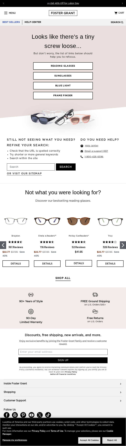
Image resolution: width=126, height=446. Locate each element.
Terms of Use (57, 431)
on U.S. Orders (95, 322)
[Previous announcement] (3, 3)
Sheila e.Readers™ (47, 236)
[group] (63, 383)
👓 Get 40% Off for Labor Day (63, 3)
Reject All (112, 440)
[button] (5, 13)
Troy (110, 236)
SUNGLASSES (63, 76)
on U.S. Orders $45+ (95, 305)
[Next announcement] (122, 3)
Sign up (63, 360)
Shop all (63, 278)
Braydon (16, 236)
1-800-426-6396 (94, 157)
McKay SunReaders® (79, 236)
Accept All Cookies (89, 440)
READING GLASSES (63, 66)
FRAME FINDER (63, 96)
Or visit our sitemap (24, 173)
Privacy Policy (39, 431)
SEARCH (66, 167)
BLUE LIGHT (63, 86)
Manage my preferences (14, 440)
